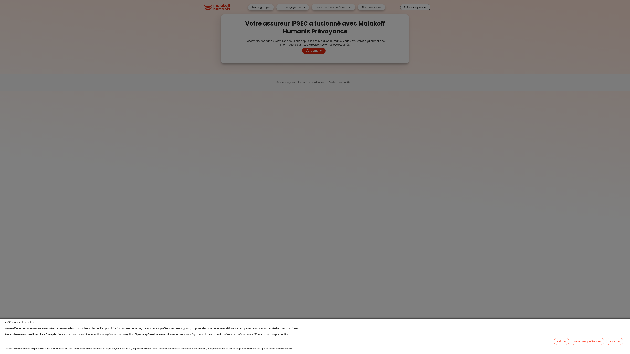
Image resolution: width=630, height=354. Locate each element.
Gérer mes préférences (587, 341)
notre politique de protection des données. (271, 348)
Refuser (561, 341)
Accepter (614, 341)
